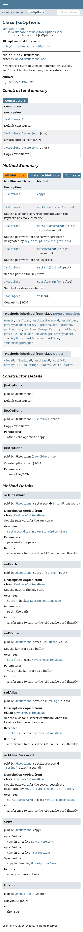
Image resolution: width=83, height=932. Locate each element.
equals (9, 320)
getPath (66, 324)
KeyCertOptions (16, 46)
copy (40, 194)
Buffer (56, 281)
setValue (43, 281)
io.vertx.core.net (13, 12)
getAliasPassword (46, 320)
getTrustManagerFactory (42, 329)
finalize (23, 360)
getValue (10, 333)
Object (58, 353)
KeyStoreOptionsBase (30, 59)
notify (58, 360)
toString (30, 364)
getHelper (69, 320)
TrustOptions (41, 46)
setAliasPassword (50, 225)
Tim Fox (27, 82)
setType (53, 338)
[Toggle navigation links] (5, 4)
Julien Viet (12, 82)
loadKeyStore (13, 338)
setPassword (46, 248)
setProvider (35, 338)
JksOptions (36, 12)
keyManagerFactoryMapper (54, 333)
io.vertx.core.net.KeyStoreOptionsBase (35, 32)
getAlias (23, 320)
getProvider (13, 329)
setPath (42, 267)
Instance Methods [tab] (45, 175)
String (56, 207)
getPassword (48, 324)
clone (8, 360)
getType (69, 329)
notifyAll (11, 364)
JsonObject (30, 133)
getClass (41, 360)
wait (45, 364)
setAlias (43, 207)
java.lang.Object (14, 28)
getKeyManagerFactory (20, 324)
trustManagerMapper (18, 342)
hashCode (26, 333)
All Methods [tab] (14, 175)
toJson (42, 296)
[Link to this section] (50, 90)
